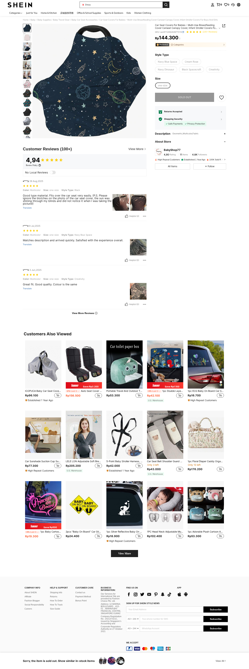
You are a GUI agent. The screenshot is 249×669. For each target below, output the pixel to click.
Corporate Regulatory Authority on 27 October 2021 (111, 629)
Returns (53, 596)
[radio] (167, 62)
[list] (150, 594)
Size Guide (55, 609)
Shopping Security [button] (173, 119)
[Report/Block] (144, 216)
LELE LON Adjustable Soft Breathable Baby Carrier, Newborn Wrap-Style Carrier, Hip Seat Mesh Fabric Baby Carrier (84, 461)
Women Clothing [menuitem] (142, 13)
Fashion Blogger (32, 600)
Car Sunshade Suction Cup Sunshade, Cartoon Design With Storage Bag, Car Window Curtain (43, 461)
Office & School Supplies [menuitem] (89, 13)
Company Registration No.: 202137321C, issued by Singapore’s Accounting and (111, 620)
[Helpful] (126, 216)
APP (179, 588)
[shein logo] (20, 4)
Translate (27, 208)
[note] (39, 400)
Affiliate (28, 596)
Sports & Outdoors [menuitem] (113, 13)
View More (124, 553)
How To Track (56, 605)
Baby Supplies (44, 20)
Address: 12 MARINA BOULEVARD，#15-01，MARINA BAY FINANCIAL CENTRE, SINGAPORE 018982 (111, 609)
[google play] (185, 596)
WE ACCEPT (132, 643)
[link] (219, 5)
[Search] (166, 5)
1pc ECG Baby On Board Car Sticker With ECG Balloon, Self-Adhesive (206, 391)
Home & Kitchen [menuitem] (49, 13)
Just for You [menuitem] (31, 13)
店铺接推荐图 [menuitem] (67, 13)
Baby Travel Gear (61, 20)
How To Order (56, 600)
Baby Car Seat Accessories (84, 20)
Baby (32, 20)
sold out (184, 97)
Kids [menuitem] (129, 13)
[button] (233, 5)
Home (25, 20)
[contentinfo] (177, 649)
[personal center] (213, 5)
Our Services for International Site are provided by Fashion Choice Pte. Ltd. (110, 597)
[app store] (179, 596)
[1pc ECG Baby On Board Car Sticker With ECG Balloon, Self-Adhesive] (206, 364)
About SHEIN (31, 592)
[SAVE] (221, 97)
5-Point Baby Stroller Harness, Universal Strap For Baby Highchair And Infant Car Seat (124, 461)
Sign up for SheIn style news (143, 603)
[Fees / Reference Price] (180, 38)
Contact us (80, 592)
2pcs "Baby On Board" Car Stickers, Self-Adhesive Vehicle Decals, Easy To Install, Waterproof (84, 531)
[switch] (53, 172)
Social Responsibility (34, 605)
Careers (28, 609)
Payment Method (83, 596)
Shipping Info (56, 592)
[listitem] (43, 373)
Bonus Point (81, 600)
